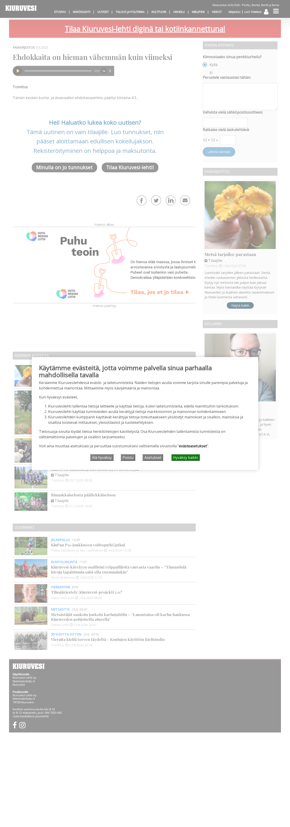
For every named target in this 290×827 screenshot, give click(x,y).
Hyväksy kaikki (185, 457)
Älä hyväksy (102, 457)
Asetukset (152, 457)
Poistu (128, 457)
